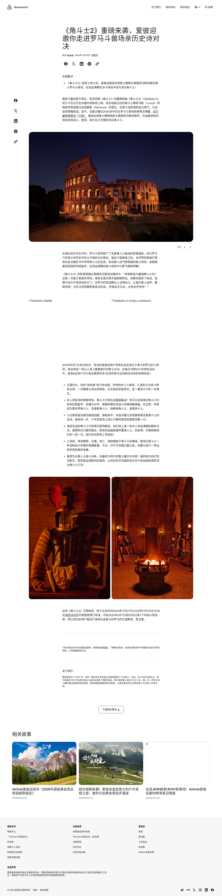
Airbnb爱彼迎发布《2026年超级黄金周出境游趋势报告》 (43, 791)
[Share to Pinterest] (89, 63)
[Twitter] (194, 890)
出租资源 (77, 841)
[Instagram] (200, 890)
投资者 (141, 847)
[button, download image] (187, 139)
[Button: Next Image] (190, 247)
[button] (198, 7)
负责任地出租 (79, 852)
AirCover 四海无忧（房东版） (87, 836)
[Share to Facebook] (65, 63)
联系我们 (185, 7)
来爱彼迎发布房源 (81, 831)
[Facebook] (212, 890)
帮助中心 (11, 831)
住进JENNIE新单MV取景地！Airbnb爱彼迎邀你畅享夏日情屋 (176, 791)
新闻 (140, 831)
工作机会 (142, 841)
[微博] (182, 890)
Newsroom (21, 7)
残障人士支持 (13, 847)
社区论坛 (77, 847)
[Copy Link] (97, 63)
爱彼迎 (95, 55)
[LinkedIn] (206, 890)
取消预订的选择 (14, 852)
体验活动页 (72, 615)
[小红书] (188, 890)
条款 (35, 890)
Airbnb (70, 55)
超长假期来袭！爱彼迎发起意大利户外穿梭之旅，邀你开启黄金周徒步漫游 (109, 791)
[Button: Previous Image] (184, 247)
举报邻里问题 (13, 857)
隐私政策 (44, 890)
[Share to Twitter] (73, 63)
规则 (106, 647)
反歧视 (10, 841)
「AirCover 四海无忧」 (18, 836)
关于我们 (156, 7)
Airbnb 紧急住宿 (146, 852)
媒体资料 (170, 7)
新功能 (141, 836)
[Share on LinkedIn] (81, 63)
